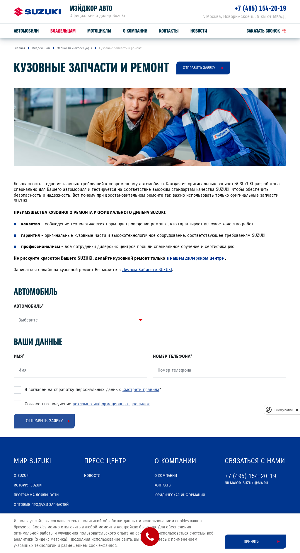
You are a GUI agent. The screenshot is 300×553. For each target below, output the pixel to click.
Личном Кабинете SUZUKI (147, 269)
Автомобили (26, 30)
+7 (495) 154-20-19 (260, 8)
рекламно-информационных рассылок (111, 403)
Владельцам (63, 30)
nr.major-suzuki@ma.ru (246, 483)
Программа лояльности (36, 495)
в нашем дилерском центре (195, 258)
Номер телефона (171, 356)
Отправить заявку (199, 67)
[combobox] (78, 320)
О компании (135, 30)
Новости (198, 30)
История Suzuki (28, 485)
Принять (251, 541)
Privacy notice (284, 409)
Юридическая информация (179, 495)
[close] (297, 409)
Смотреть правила (140, 389)
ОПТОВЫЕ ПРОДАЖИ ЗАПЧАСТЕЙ (41, 504)
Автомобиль (28, 306)
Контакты (169, 30)
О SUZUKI (21, 475)
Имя (18, 356)
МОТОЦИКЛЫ (99, 30)
